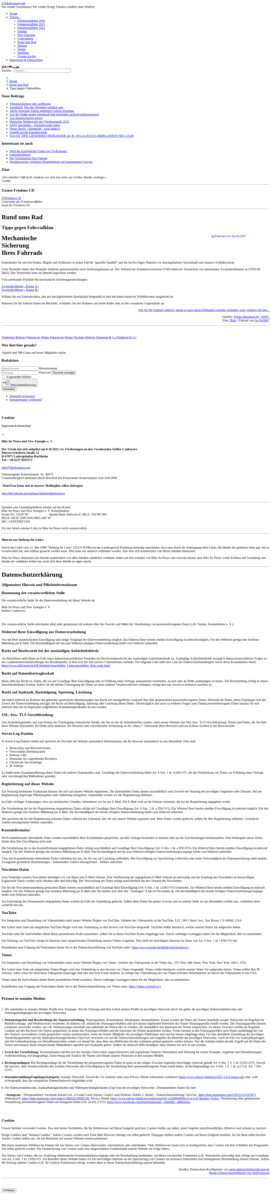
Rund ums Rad (26, 42)
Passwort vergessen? (22, 396)
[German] (10, 66)
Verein (21, 49)
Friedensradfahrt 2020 (31, 20)
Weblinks (23, 52)
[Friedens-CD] (11, 198)
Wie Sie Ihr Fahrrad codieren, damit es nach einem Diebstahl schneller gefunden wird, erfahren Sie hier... (203, 310)
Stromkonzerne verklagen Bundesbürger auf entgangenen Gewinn (51, 161)
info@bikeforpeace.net (16, 467)
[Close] (3, 434)
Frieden (22, 31)
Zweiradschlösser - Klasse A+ (20, 286)
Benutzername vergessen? (26, 399)
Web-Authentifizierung (23, 384)
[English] (3, 66)
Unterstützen (25, 38)
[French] (7, 66)
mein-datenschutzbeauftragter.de (249, 1169)
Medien (22, 45)
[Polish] (14, 66)
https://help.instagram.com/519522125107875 (227, 1094)
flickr (233, 320)
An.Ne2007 (262, 320)
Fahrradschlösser (20, 154)
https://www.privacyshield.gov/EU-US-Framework (211, 1077)
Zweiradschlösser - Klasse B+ (20, 290)
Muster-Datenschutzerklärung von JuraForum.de (239, 1173)
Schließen (9, 1190)
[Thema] (19, 18)
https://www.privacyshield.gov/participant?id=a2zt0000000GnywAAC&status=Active (165, 1098)
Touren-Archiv (26, 56)
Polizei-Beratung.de (246, 316)
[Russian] (17, 66)
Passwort (44, 372)
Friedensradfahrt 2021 (31, 24)
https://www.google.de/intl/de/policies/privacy (160, 947)
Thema (14, 17)
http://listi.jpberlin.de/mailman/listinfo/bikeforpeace (33, 493)
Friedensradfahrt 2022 (31, 28)
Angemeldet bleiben (18, 377)
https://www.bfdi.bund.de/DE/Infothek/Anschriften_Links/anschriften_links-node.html (56, 665)
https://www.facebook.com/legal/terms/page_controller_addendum (148, 1102)
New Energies (26, 35)
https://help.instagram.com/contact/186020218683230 (55, 1098)
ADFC (265, 316)
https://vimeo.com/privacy (145, 986)
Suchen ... (8, 70)
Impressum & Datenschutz (26, 60)
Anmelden (9, 389)
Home (13, 13)
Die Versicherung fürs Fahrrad (28, 158)
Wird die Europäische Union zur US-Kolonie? (38, 151)
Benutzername (48, 368)
